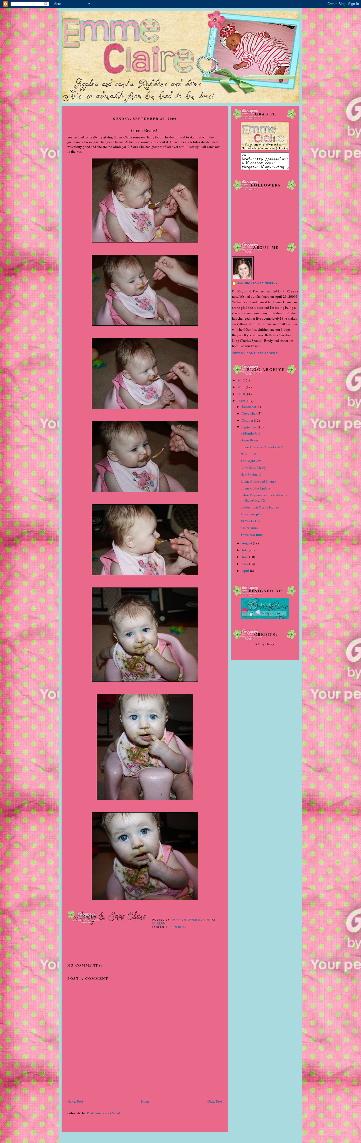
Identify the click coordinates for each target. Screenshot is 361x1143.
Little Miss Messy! (253, 467)
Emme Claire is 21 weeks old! (261, 447)
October (248, 420)
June (245, 556)
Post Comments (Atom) (103, 1113)
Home (145, 1101)
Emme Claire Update (255, 488)
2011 (242, 387)
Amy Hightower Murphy (257, 283)
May (245, 563)
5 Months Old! (250, 433)
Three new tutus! (252, 534)
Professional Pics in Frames (259, 507)
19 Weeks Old (250, 521)
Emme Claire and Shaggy (258, 481)
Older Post (214, 1101)
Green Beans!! (250, 440)
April (246, 570)
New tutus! (248, 453)
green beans (177, 927)
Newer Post (75, 1101)
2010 (242, 393)
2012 (242, 380)
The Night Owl (251, 460)
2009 (242, 400)
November (249, 413)
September (250, 427)
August (247, 543)
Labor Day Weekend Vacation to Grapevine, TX (263, 498)
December (249, 406)
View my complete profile (255, 353)
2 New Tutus (249, 527)
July (245, 550)
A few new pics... (252, 514)
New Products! (250, 474)
